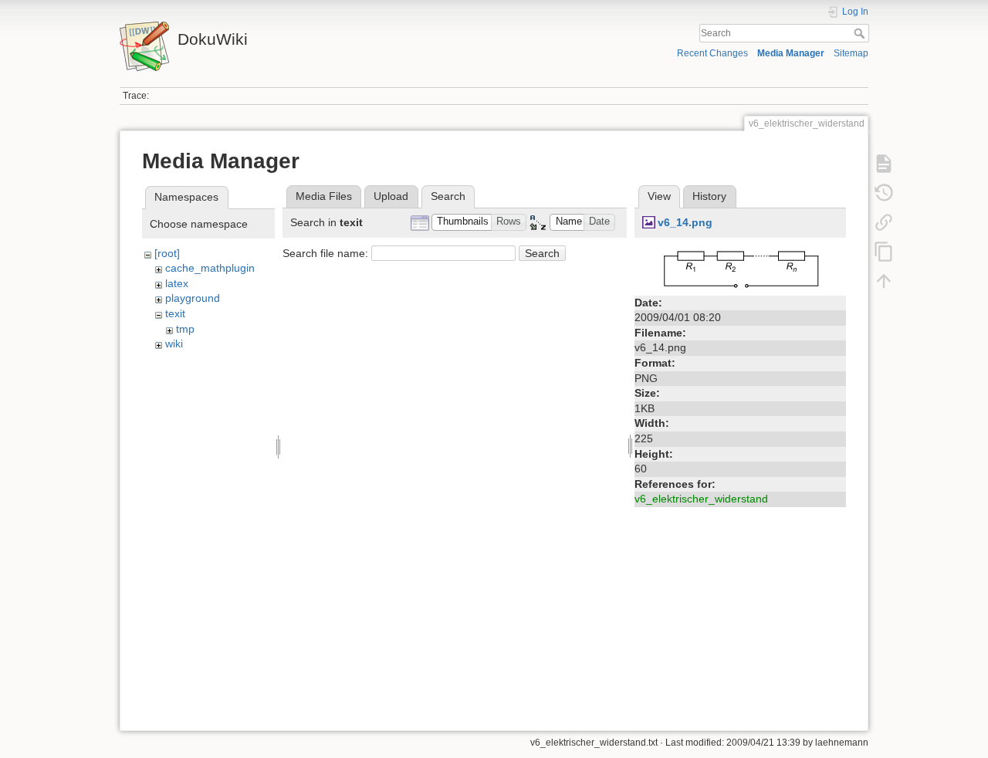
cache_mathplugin (210, 268)
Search (861, 33)
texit (175, 313)
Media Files (324, 196)
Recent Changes (712, 53)
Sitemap (851, 53)
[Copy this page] (884, 251)
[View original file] (740, 267)
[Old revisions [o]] (884, 193)
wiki (174, 343)
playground (192, 298)
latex (176, 283)
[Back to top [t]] (884, 281)
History (709, 196)
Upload (391, 196)
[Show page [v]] (884, 163)
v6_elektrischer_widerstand (701, 498)
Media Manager (790, 53)
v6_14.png (685, 222)
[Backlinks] (884, 222)
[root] (167, 253)
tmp (185, 329)
